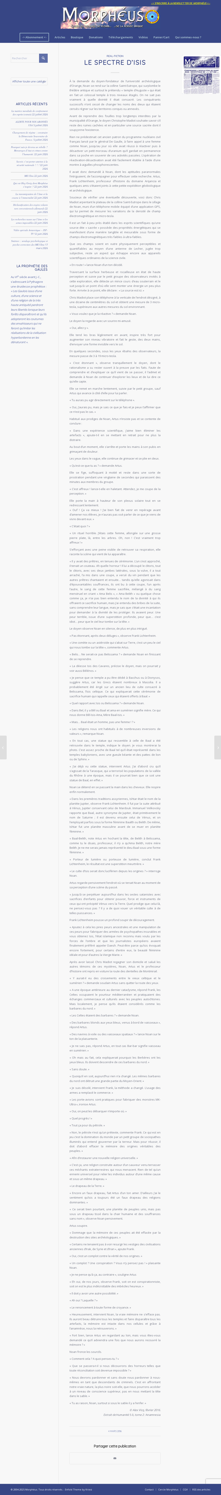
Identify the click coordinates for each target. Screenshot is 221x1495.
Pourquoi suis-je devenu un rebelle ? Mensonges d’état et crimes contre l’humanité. (29, 150)
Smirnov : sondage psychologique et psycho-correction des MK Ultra (29, 242)
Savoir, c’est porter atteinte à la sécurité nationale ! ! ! (32, 163)
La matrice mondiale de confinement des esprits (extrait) (29, 112)
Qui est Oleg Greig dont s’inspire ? (30, 185)
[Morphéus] (110, 19)
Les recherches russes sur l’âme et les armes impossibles (29, 221)
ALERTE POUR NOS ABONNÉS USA (32, 123)
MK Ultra (29, 175)
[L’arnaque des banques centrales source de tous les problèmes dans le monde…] (3, 747)
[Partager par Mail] (115, 1458)
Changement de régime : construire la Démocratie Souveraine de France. (30, 136)
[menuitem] (179, 3)
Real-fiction (115, 56)
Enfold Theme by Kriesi (78, 1489)
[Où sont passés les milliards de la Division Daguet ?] (217, 747)
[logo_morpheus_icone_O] (201, 74)
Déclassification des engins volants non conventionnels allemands (30, 206)
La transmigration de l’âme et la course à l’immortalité (30, 195)
